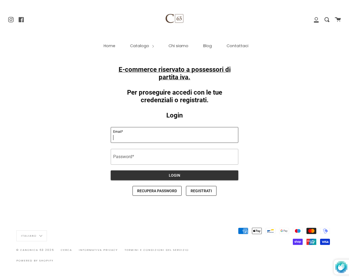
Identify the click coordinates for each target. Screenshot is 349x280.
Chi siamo (178, 46)
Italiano (29, 235)
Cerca (66, 250)
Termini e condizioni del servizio (157, 250)
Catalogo (140, 46)
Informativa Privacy (98, 250)
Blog (207, 46)
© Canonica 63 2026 (35, 250)
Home (109, 46)
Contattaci (237, 46)
